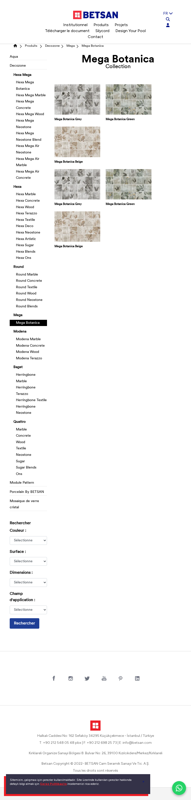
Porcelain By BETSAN (27, 492)
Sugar (20, 461)
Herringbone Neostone (26, 410)
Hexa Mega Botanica (25, 86)
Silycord (102, 30)
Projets (121, 24)
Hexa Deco (24, 226)
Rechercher (24, 623)
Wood (20, 442)
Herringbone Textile (31, 400)
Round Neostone (29, 300)
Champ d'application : (22, 597)
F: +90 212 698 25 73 (100, 743)
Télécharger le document (67, 30)
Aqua (14, 57)
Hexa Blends (25, 252)
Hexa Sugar (25, 245)
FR (166, 13)
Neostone (23, 455)
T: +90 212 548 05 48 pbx (60, 743)
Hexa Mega (22, 75)
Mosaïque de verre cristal (24, 504)
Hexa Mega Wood (30, 114)
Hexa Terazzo (26, 213)
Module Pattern (22, 483)
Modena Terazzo (29, 358)
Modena (19, 331)
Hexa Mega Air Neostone (27, 149)
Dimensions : (21, 573)
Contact (95, 36)
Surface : (18, 552)
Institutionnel (75, 24)
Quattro (19, 422)
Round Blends (27, 306)
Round (18, 267)
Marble (21, 429)
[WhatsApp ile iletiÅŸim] (179, 788)
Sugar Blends (26, 468)
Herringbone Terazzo (26, 391)
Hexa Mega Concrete (25, 105)
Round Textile (26, 287)
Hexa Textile (25, 220)
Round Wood (26, 293)
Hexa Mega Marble (31, 95)
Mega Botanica (93, 45)
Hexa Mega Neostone (25, 124)
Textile (21, 448)
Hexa (17, 187)
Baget (18, 367)
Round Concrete (29, 281)
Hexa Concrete (28, 201)
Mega (70, 45)
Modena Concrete (30, 346)
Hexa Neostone (28, 233)
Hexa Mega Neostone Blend (28, 137)
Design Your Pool (130, 30)
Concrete (23, 436)
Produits (101, 24)
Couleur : (18, 531)
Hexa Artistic (26, 239)
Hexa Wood (25, 207)
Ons (19, 474)
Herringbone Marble (26, 378)
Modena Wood (27, 352)
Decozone (52, 45)
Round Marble (27, 275)
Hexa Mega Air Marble (27, 162)
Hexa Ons (23, 258)
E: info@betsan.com (135, 743)
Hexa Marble (26, 194)
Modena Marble (28, 339)
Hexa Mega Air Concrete (27, 175)
